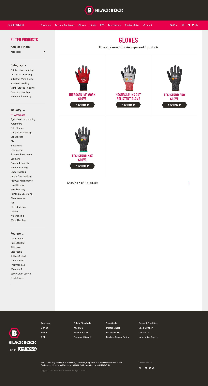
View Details (82, 104)
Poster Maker (132, 25)
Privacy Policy (113, 332)
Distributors (114, 25)
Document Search (82, 337)
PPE (102, 25)
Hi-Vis (93, 25)
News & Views (81, 332)
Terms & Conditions (148, 323)
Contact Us (144, 332)
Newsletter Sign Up (148, 337)
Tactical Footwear (64, 25)
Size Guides (112, 323)
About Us (78, 328)
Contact (147, 25)
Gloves (82, 25)
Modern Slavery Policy (117, 337)
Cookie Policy (146, 328)
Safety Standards (82, 323)
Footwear (46, 25)
